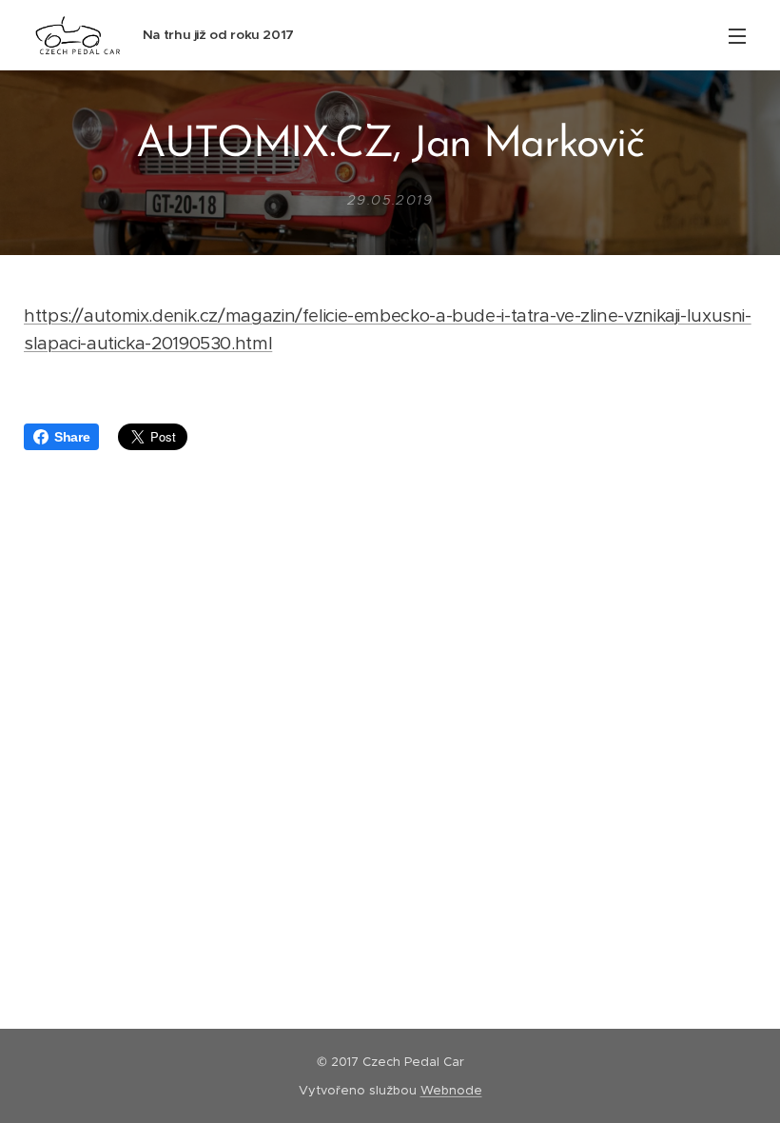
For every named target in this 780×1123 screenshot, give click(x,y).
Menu (737, 35)
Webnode (451, 1090)
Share (71, 436)
